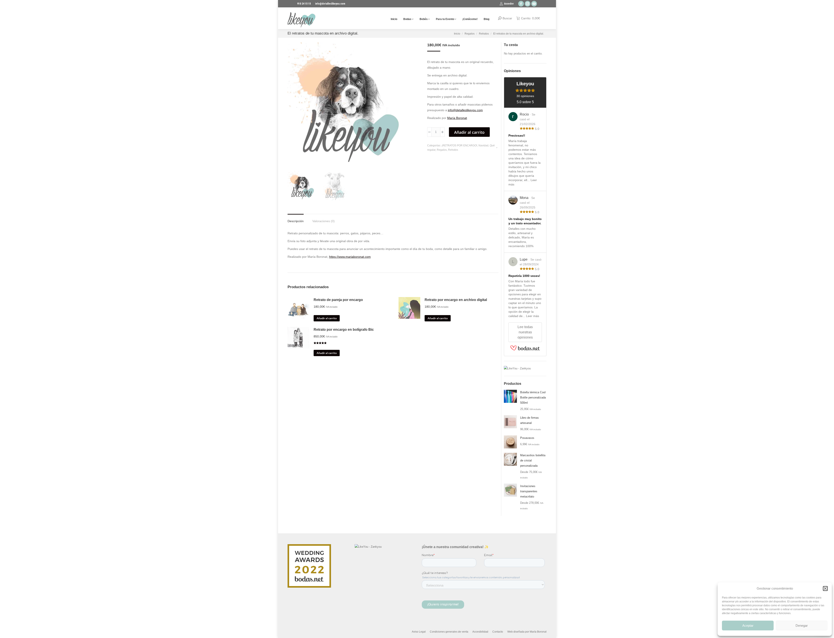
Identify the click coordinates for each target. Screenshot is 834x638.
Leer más (532, 316)
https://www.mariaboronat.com (350, 256)
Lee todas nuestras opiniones (525, 332)
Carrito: (530, 18)
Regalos (442, 149)
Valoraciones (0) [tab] (323, 221)
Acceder (509, 3)
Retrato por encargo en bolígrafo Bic (344, 329)
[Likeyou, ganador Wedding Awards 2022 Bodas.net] (309, 586)
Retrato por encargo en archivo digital (456, 300)
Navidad (483, 145)
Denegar (802, 625)
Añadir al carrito (469, 132)
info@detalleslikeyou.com (465, 110)
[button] (825, 588)
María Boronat (457, 118)
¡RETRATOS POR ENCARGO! (459, 145)
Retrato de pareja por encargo (338, 300)
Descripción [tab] (296, 221)
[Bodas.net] (525, 350)
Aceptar (747, 625)
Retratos (453, 149)
